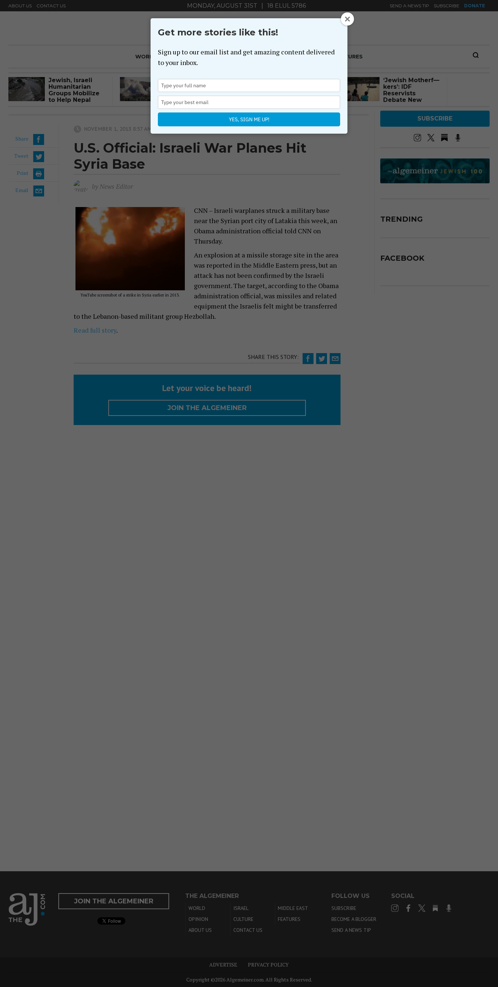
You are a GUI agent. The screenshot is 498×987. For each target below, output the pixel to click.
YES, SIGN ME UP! (249, 119)
